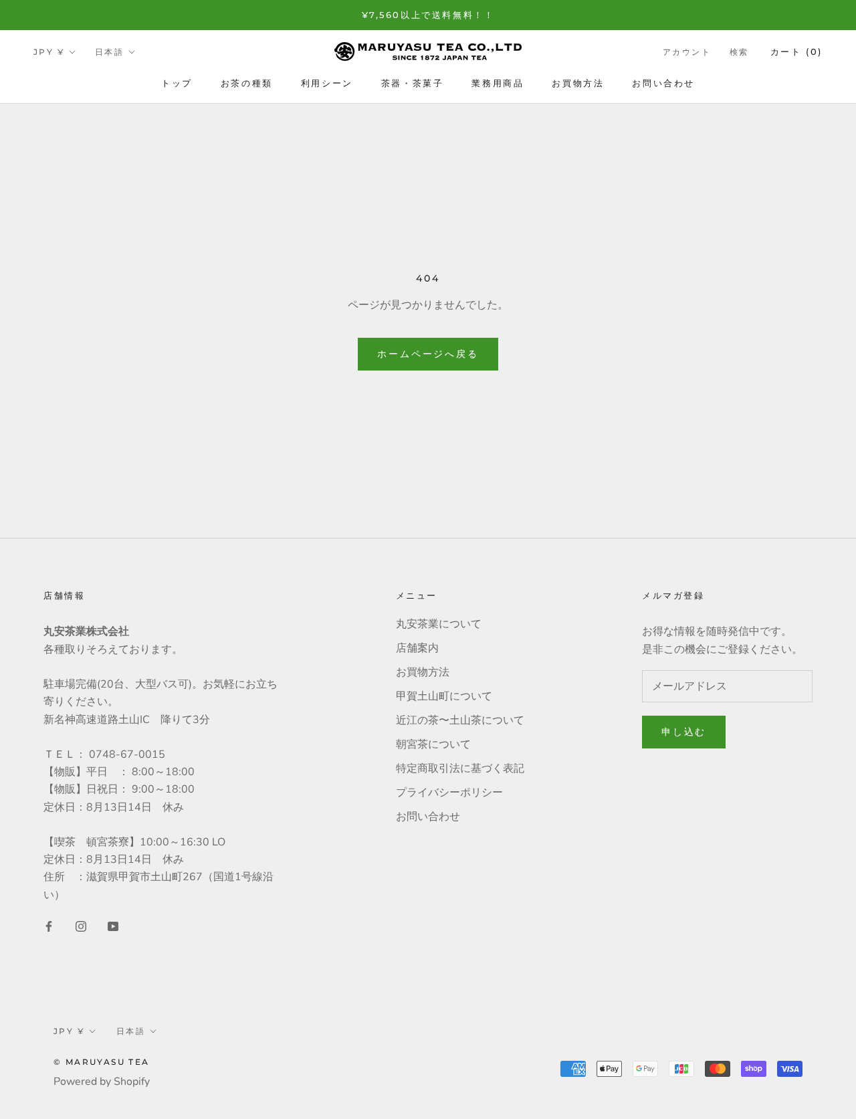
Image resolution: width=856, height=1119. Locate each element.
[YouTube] (113, 925)
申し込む (683, 732)
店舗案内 (417, 648)
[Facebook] (48, 925)
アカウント (687, 52)
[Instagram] (81, 925)
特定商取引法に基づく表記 (460, 768)
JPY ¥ (48, 52)
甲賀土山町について (444, 696)
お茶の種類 (247, 83)
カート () (796, 51)
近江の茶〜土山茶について (460, 720)
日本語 (109, 52)
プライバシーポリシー (449, 792)
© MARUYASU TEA (102, 1062)
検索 (739, 52)
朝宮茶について (433, 744)
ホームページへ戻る (427, 354)
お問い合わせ (663, 83)
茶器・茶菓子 (412, 83)
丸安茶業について (438, 624)
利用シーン (327, 83)
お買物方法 (578, 83)
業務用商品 (497, 83)
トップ (177, 83)
